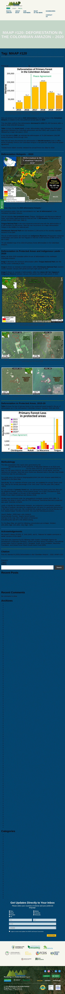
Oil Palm (7, 881)
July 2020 (7, 707)
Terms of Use (18, 989)
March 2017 (8, 778)
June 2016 (8, 794)
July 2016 (7, 793)
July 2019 (7, 727)
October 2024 (9, 627)
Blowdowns (8, 834)
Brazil (6, 838)
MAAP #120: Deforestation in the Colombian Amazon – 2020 (29, 61)
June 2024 (8, 635)
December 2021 (10, 678)
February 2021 (9, 694)
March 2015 (8, 820)
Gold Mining (8, 869)
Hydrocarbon (8, 871)
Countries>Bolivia (10, 852)
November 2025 (10, 615)
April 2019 (7, 733)
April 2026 (7, 611)
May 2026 (7, 609)
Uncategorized (9, 896)
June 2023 (8, 654)
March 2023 (8, 656)
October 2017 (9, 765)
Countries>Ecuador (11, 858)
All (11, 916)
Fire (5, 865)
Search (3, 564)
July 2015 (7, 812)
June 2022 (8, 669)
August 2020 (8, 705)
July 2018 (7, 749)
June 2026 (8, 607)
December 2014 (10, 823)
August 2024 (8, 631)
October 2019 (9, 722)
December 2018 (10, 740)
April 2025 (7, 625)
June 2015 (8, 814)
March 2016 (8, 800)
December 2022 (10, 662)
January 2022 (9, 676)
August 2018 (8, 747)
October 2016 (9, 787)
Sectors (7, 891)
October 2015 (9, 807)
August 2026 (8, 604)
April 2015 (7, 818)
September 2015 (10, 809)
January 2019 (9, 738)
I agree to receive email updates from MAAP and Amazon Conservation (27, 931)
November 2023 (10, 645)
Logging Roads (9, 872)
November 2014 (10, 825)
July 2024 (7, 633)
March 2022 (8, 673)
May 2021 (7, 689)
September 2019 (10, 723)
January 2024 (9, 642)
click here (11, 244)
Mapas (6, 874)
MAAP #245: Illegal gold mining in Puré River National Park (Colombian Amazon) (29, 588)
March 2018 (8, 756)
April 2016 (7, 798)
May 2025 (7, 624)
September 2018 (10, 745)
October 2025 (9, 616)
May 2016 (7, 796)
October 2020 (9, 702)
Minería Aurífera (10, 878)
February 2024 (9, 640)
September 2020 (10, 704)
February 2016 (9, 802)
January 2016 (9, 803)
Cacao (6, 840)
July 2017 (7, 771)
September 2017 (10, 767)
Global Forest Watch (18, 468)
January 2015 (9, 822)
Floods (6, 867)
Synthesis (7, 892)
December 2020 (10, 698)
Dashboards (50, 11)
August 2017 (8, 769)
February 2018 (9, 758)
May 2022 (7, 671)
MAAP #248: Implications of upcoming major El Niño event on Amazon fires (27, 579)
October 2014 (9, 827)
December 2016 (10, 783)
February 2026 (9, 613)
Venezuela (8, 898)
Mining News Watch (11, 880)
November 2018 (10, 742)
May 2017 (7, 774)
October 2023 (9, 647)
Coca (6, 845)
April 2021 (7, 691)
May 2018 (7, 753)
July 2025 (7, 620)
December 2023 (10, 644)
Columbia (37, 913)
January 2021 (9, 696)
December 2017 (10, 762)
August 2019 (8, 725)
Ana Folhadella (36, 66)
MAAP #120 (11, 562)
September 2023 (10, 649)
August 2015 (8, 811)
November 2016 (10, 785)
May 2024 (7, 636)
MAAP (38, 11)
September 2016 (10, 789)
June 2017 (8, 773)
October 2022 (9, 664)
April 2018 (7, 754)
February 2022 (9, 674)
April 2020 (7, 713)
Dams (6, 861)
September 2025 (10, 618)
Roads (6, 889)
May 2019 (7, 731)
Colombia (7, 847)
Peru (6, 885)
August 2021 (8, 684)
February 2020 (9, 714)
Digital (9, 11)
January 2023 (9, 660)
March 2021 (8, 693)
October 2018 (9, 743)
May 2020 (7, 711)
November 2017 (10, 763)
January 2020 (9, 716)
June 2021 (8, 687)
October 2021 (9, 682)
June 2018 (8, 751)
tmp (5, 894)
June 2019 (8, 729)
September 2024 (10, 629)
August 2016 (8, 791)
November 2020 (10, 700)
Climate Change (10, 843)
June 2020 (8, 709)
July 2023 (7, 653)
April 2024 (7, 638)
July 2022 (7, 667)
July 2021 (7, 685)
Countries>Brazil (10, 854)
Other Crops (8, 883)
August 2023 (8, 651)
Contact (49, 15)
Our (26, 11)
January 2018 (9, 760)
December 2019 (10, 718)
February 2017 (9, 780)
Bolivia (6, 836)
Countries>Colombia (15, 560)
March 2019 (8, 734)
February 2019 (9, 736)
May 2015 (7, 816)
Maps (25, 560)
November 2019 (10, 720)
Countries (7, 851)
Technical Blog (52, 493)
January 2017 (9, 782)
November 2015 (10, 805)
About (17, 11)
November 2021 (10, 680)
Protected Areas (10, 887)
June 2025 (8, 622)
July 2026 (7, 605)
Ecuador (7, 863)
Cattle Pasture (9, 841)
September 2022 (10, 665)
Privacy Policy (8, 989)
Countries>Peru (9, 860)
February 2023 (9, 658)
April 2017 (7, 776)
